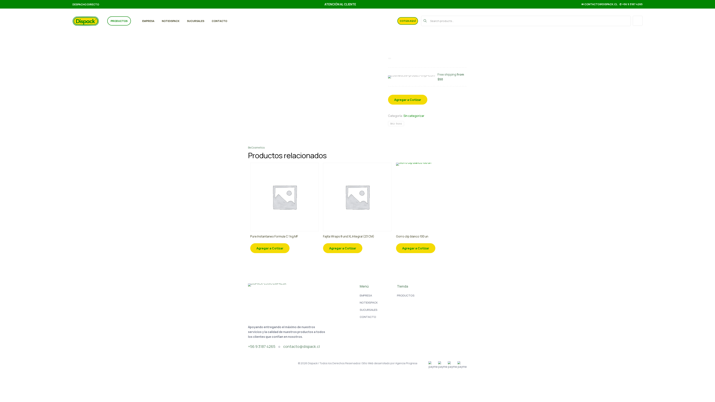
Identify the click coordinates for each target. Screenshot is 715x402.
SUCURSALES (368, 310)
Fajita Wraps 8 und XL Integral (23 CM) (348, 236)
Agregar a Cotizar (407, 100)
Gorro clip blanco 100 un (412, 236)
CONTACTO (368, 317)
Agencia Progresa (406, 363)
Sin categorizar (413, 116)
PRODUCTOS (405, 295)
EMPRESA (366, 295)
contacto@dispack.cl (301, 346)
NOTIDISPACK (369, 302)
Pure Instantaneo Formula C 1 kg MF (274, 236)
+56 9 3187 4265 (261, 346)
